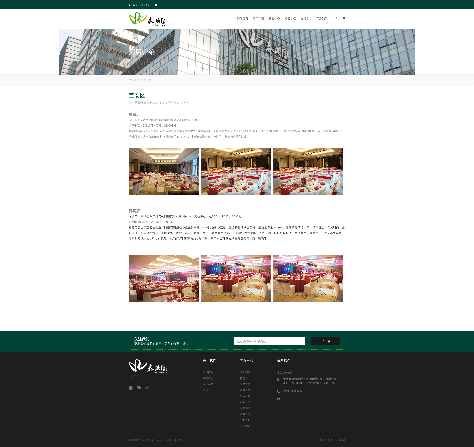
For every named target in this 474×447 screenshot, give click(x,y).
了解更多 (134, 375)
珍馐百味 (245, 413)
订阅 (322, 341)
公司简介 (208, 372)
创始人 (207, 390)
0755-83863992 (141, 5)
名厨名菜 (245, 390)
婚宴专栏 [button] (290, 18)
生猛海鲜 (245, 396)
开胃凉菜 (245, 384)
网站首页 (242, 18)
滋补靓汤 (245, 425)
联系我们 (322, 18)
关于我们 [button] (258, 18)
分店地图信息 (285, 372)
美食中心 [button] (274, 18)
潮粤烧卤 (245, 372)
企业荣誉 (208, 384)
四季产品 (245, 402)
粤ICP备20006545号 (332, 440)
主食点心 (245, 419)
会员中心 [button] (306, 18)
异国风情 (245, 407)
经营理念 (208, 378)
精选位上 (245, 378)
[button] (342, 18)
